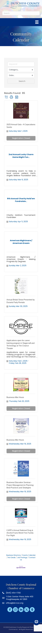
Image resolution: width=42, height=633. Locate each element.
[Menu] (37, 22)
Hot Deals (12, 557)
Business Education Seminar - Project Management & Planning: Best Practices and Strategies (20, 485)
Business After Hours (15, 397)
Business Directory (13, 555)
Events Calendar (29, 555)
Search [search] (22, 81)
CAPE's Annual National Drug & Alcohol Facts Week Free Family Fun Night (20, 533)
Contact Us (27, 558)
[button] (6, 97)
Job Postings (22, 557)
